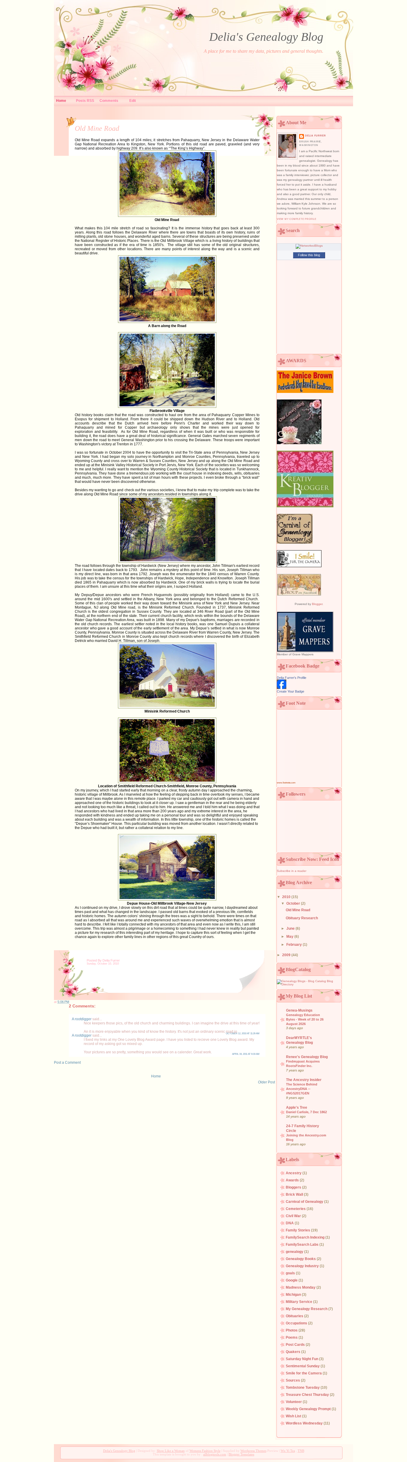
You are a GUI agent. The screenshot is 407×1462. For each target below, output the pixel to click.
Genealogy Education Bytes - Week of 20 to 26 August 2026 (305, 1019)
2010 (286, 897)
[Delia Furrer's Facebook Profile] (281, 688)
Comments (109, 101)
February (294, 944)
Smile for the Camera (304, 1373)
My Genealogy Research (307, 1309)
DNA (290, 1223)
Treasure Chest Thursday (308, 1395)
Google (292, 1280)
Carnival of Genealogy (305, 1202)
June (291, 928)
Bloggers (294, 1187)
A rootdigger (81, 1019)
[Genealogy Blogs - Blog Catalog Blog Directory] (309, 984)
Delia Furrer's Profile (291, 677)
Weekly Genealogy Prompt (309, 1409)
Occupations (297, 1323)
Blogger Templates (241, 1454)
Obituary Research (302, 918)
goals (291, 1273)
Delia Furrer (315, 135)
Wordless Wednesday (305, 1423)
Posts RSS (85, 101)
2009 (286, 955)
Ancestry (294, 1173)
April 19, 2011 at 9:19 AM (246, 1054)
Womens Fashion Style (204, 1450)
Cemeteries (296, 1209)
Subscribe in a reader (291, 870)
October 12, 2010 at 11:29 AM (243, 1033)
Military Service (299, 1302)
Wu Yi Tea (288, 1450)
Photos (292, 1330)
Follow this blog (309, 255)
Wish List (294, 1416)
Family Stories (298, 1230)
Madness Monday (301, 1287)
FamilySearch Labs (302, 1244)
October (293, 903)
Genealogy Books (301, 1259)
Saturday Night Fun (302, 1359)
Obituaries (295, 1316)
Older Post (266, 1082)
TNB (301, 1450)
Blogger (317, 604)
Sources (293, 1380)
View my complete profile (296, 219)
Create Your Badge (290, 691)
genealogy (295, 1252)
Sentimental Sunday (303, 1366)
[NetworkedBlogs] (309, 245)
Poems (292, 1337)
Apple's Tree (296, 1107)
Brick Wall (295, 1194)
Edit (132, 101)
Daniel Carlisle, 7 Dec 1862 (306, 1112)
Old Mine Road (97, 128)
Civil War (294, 1216)
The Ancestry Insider (303, 1080)
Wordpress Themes (253, 1450)
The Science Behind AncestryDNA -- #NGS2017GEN (301, 1088)
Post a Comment (67, 1062)
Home (61, 101)
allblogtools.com (214, 1454)
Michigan (294, 1295)
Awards (293, 1180)
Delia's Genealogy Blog (266, 36)
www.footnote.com (286, 782)
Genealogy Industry (303, 1266)
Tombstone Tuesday (303, 1387)
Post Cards (296, 1345)
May (290, 936)
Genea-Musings (299, 1010)
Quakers (293, 1352)
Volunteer (294, 1402)
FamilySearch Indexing (305, 1237)
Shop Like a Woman (171, 1450)
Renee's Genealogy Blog (307, 1057)
